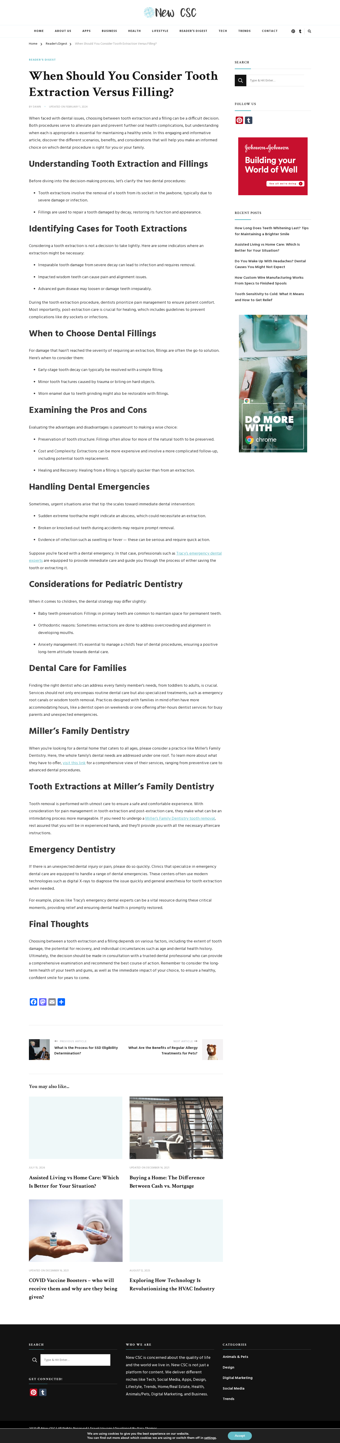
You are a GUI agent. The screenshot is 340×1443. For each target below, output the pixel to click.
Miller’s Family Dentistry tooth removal (180, 818)
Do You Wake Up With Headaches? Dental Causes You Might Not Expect (270, 264)
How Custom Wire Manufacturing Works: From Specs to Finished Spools (269, 281)
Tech (223, 31)
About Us (63, 31)
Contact (270, 31)
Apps (86, 31)
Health (134, 31)
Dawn (37, 107)
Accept (240, 1436)
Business (109, 31)
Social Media (233, 1389)
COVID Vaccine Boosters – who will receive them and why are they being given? (73, 1289)
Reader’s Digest (193, 31)
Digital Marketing (238, 1378)
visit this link (74, 763)
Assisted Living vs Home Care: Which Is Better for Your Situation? (267, 248)
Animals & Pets (235, 1357)
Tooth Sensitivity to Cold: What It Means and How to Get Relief (269, 297)
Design (228, 1368)
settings (210, 1438)
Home (39, 31)
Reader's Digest (42, 60)
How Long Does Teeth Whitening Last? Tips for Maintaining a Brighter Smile (272, 231)
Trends (244, 31)
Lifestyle (160, 31)
